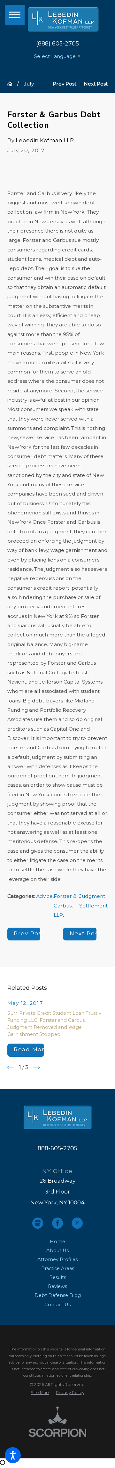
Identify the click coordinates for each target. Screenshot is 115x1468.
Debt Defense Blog (57, 1295)
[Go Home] (12, 83)
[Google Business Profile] (37, 1223)
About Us (57, 1250)
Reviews (57, 1286)
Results (57, 1277)
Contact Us (57, 1305)
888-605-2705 (57, 1148)
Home (57, 1241)
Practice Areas (57, 1268)
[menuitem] (57, 1241)
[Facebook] (57, 1223)
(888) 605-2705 (57, 43)
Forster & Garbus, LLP (65, 905)
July (29, 84)
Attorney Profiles (57, 1259)
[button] (13, 1455)
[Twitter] (77, 1223)
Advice (44, 896)
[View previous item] (10, 1067)
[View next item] (36, 1067)
